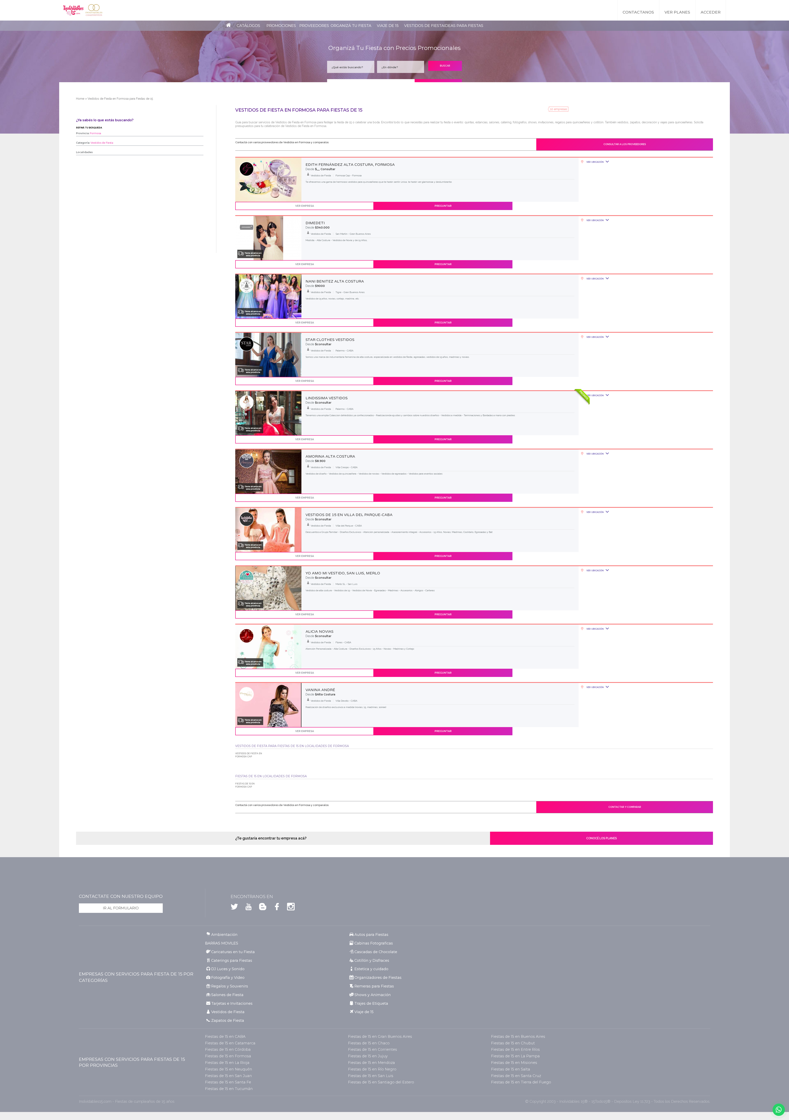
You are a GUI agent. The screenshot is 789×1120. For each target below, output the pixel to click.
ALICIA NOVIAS (319, 631)
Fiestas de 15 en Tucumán (229, 1089)
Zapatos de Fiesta (227, 1020)
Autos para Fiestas (371, 934)
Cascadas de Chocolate (375, 952)
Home (80, 98)
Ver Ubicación (595, 162)
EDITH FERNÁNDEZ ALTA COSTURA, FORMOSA (350, 164)
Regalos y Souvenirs (229, 986)
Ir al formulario (121, 908)
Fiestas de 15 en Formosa (228, 1056)
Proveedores (314, 25)
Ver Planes (677, 12)
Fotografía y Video (228, 977)
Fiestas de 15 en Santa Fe (228, 1082)
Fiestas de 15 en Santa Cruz (516, 1076)
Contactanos (638, 12)
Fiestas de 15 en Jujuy (368, 1056)
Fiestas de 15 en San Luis (370, 1076)
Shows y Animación (372, 995)
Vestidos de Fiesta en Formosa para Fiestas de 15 (120, 98)
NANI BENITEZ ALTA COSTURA (335, 281)
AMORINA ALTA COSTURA (330, 456)
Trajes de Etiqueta (371, 1003)
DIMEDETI (315, 223)
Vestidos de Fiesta (424, 25)
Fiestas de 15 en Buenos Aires (518, 1036)
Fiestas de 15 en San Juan (228, 1076)
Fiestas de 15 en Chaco (369, 1043)
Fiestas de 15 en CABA (225, 1036)
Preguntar (443, 205)
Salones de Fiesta (227, 995)
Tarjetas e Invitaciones (232, 1003)
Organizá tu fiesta (351, 25)
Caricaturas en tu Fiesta (233, 952)
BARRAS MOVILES (221, 943)
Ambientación (224, 934)
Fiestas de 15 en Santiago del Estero (381, 1082)
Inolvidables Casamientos (94, 10)
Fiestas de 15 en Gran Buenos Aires (380, 1036)
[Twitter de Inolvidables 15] (234, 908)
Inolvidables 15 (73, 10)
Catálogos (248, 25)
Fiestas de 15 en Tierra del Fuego (521, 1082)
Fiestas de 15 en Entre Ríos (515, 1049)
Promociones (281, 25)
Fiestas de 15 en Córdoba (228, 1049)
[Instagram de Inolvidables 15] (288, 908)
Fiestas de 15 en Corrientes (372, 1049)
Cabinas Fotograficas (373, 943)
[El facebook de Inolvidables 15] (274, 908)
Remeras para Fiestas (374, 986)
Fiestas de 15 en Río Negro (372, 1069)
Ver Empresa (304, 205)
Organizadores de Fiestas (377, 977)
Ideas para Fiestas (463, 25)
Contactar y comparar (624, 807)
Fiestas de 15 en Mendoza (371, 1062)
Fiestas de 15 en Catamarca (230, 1043)
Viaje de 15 (388, 25)
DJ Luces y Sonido (228, 969)
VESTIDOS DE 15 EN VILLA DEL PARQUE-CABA (349, 515)
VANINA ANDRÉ (320, 690)
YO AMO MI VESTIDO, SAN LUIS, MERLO (343, 573)
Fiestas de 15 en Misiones (514, 1062)
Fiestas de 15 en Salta (510, 1069)
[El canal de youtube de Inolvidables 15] (245, 908)
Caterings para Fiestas (231, 960)
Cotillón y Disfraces (371, 960)
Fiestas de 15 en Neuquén (228, 1069)
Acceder (711, 12)
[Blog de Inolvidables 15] (260, 908)
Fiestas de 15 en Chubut (513, 1043)
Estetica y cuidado (371, 969)
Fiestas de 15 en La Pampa (515, 1056)
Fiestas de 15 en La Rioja (227, 1062)
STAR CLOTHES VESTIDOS (330, 339)
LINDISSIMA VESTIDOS (327, 398)
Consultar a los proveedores (624, 144)
